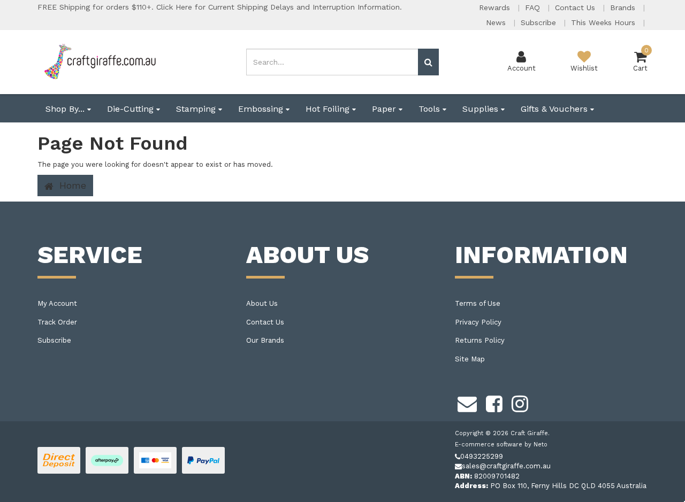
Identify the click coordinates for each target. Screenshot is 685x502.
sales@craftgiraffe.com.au (506, 466)
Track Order (57, 322)
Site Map (470, 359)
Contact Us (576, 7)
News (497, 22)
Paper (385, 109)
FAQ (534, 7)
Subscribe (540, 22)
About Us (262, 303)
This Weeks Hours (604, 22)
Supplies (481, 109)
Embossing (262, 109)
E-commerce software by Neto (501, 444)
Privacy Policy (478, 322)
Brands (624, 7)
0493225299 (481, 456)
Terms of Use (477, 303)
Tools (430, 109)
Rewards (496, 7)
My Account (57, 303)
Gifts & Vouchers (555, 109)
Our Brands (265, 340)
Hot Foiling (329, 109)
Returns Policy (480, 340)
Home (71, 185)
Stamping (197, 109)
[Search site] (428, 62)
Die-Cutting (131, 109)
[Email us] (467, 403)
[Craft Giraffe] (99, 61)
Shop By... (66, 109)
